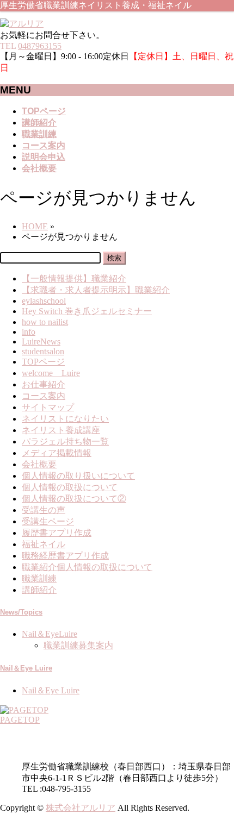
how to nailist (45, 322)
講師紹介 (39, 589)
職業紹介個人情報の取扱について (87, 567)
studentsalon (43, 351)
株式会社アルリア (80, 807)
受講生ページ (48, 521)
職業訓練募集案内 (78, 645)
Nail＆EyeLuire (49, 633)
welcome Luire (51, 373)
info (28, 331)
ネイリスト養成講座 (61, 430)
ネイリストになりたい (65, 418)
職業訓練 (39, 578)
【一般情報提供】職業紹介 (74, 278)
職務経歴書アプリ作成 (65, 555)
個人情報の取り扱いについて (78, 475)
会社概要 (39, 464)
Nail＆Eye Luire (26, 668)
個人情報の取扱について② (74, 498)
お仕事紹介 (43, 384)
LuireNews (41, 341)
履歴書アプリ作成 (56, 532)
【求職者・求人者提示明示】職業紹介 (96, 290)
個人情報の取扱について (70, 487)
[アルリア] (22, 23)
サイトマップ (48, 407)
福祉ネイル (43, 544)
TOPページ (43, 361)
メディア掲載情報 (56, 453)
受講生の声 (43, 510)
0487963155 (39, 46)
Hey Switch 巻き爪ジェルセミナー (87, 311)
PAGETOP (20, 719)
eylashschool (44, 300)
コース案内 (43, 395)
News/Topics (21, 612)
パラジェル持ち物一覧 (65, 441)
